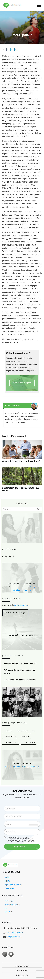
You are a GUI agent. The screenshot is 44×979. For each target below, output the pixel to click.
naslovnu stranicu (21, 605)
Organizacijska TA (10, 736)
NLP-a (28, 589)
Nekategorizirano (22, 731)
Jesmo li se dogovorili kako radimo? (22, 452)
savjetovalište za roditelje (22, 766)
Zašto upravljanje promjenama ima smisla (22, 480)
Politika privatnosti (28, 841)
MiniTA (7, 881)
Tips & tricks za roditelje (13, 885)
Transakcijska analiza (11, 742)
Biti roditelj (8, 731)
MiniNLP (8, 877)
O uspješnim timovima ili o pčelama (22, 679)
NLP (34, 731)
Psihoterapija (25, 736)
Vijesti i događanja (29, 742)
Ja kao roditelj (9, 888)
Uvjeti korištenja (22, 975)
